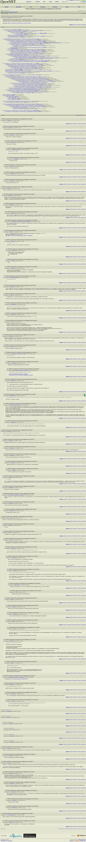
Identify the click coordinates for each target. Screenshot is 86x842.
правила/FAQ (18, 6)
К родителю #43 (70, 391)
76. (4, 683)
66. (4, 394)
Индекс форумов (73, 828)
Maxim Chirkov (82, 839)
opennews (9, 17)
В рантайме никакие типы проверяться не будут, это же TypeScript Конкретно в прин (22, 104)
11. (4, 446)
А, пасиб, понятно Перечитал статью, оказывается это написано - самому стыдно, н (24, 105)
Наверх (75, 123)
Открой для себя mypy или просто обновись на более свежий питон (26, 86)
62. (5, 352)
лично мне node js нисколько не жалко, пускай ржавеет (16, 71)
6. (3, 439)
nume (42, 77)
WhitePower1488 (43, 33)
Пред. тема (80, 828)
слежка (67, 6)
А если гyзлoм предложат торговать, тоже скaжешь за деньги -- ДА (26, 33)
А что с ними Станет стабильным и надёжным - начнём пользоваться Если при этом (22, 69)
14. (4, 203)
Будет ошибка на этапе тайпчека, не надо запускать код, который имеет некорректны (27, 78)
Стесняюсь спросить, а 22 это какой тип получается (21, 44)
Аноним (19, 29)
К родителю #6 (70, 458)
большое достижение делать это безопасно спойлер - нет (19, 66)
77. (5, 302)
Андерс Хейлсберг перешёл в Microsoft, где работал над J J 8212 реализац (25, 58)
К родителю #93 (70, 810)
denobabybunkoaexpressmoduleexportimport (52, 42)
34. (8, 612)
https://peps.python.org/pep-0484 (20, 678)
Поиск (63, 1)
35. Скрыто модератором (8, 722)
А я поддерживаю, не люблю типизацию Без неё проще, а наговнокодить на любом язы (25, 50)
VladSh (35, 68)
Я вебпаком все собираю (18, 107)
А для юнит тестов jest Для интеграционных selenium (23, 108)
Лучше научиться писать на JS (14, 37)
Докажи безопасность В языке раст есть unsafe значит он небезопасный (25, 67)
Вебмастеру (83, 840)
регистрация (77, 0)
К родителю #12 (70, 237)
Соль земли (38, 74)
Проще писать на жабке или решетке (15, 31)
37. (5, 239)
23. (4, 538)
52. (6, 556)
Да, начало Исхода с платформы (12, 70)
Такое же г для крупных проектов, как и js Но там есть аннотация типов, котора (26, 51)
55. (8, 569)
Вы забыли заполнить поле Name (43, 55)
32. (3, 334)
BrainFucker (22, 59)
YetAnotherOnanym (14, 48)
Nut (39, 76)
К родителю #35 (70, 738)
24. (5, 140)
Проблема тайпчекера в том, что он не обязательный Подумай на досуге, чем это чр (34, 81)
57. (6, 259)
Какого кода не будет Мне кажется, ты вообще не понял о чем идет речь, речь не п (32, 80)
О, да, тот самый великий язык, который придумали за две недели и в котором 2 (24, 43)
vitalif (43, 50)
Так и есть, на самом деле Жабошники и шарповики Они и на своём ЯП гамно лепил (24, 60)
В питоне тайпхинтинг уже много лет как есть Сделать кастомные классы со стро (26, 53)
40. (4, 285)
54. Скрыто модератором (9, 734)
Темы (77, 828)
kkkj (16, 46)
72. (4, 293)
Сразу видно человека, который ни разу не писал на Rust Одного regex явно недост (24, 65)
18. (3, 475)
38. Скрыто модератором (9, 728)
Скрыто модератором (7, 94)
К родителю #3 (70, 342)
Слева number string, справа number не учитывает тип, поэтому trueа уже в (27, 45)
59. (4, 639)
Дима (40, 39)
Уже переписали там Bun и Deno (14, 72)
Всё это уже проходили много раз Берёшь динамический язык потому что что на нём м (27, 88)
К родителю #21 (70, 273)
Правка (75, 24)
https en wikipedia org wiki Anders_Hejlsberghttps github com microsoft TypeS (30, 57)
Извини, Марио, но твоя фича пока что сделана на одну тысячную (21, 90)
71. (1, 761)
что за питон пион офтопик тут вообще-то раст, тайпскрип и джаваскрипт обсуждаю (32, 85)
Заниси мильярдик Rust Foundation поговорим (15, 102)
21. (4, 230)
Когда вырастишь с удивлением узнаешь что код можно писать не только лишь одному (25, 40)
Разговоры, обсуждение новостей (11, 12)
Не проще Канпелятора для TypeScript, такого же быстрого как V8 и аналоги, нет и (24, 36)
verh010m (21, 70)
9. (3, 523)
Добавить (72, 840)
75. (6, 468)
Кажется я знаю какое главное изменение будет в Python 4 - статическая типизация (19, 74)
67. (1, 746)
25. (5, 546)
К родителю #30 (70, 624)
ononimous (42, 36)
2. (3, 126)
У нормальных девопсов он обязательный (29, 82)
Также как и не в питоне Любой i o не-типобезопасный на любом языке (26, 84)
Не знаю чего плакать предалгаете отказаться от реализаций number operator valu (26, 47)
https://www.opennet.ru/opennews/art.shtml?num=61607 (19, 23)
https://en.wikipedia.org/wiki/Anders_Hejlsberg (18, 374)
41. (5, 461)
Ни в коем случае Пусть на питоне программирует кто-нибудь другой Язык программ (32, 87)
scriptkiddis (25, 34)
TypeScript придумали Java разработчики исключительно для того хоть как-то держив (22, 54)
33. (4, 453)
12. (3, 194)
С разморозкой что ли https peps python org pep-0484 (16, 89)
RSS (79, 6)
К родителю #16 (70, 658)
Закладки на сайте (5, 839)
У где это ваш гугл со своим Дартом (10, 29)
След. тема (84, 828)
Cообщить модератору (81, 24)
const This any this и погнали (13, 59)
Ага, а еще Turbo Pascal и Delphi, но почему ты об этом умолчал (23, 55)
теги (66, 1)
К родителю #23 (70, 602)
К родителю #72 (70, 317)
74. (6, 148)
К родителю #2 (70, 169)
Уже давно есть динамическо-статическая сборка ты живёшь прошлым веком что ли (22, 76)
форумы (6, 6)
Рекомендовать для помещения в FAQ (64, 828)
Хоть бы (7, 75)
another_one (12, 346)
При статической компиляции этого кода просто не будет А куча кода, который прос (29, 79)
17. (4, 133)
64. (3, 675)
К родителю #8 (70, 535)
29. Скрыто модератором (6, 716)
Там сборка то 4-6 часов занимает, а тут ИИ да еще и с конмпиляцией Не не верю (21, 111)
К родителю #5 (70, 483)
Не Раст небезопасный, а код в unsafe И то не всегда (23, 68)
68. (8, 368)
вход (74, 0)
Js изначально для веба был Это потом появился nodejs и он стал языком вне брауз (27, 61)
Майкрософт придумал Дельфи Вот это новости (22, 56)
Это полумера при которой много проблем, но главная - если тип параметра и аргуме (24, 77)
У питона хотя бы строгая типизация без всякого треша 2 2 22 (23, 52)
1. (1, 118)
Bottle (41, 43)
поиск (31, 6)
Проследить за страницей (6, 840)
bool (14, 46)
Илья (45, 83)
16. (3, 531)
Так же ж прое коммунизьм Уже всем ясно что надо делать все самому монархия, (26, 41)
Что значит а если (19, 34)
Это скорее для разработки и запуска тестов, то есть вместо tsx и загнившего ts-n (26, 106)
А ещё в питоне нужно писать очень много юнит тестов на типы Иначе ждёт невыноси (27, 83)
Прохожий (44, 51)
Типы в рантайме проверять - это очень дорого (22, 92)
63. (3, 493)
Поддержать (77, 840)
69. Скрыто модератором (9, 740)
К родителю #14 (70, 227)
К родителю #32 (70, 400)
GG (43, 53)
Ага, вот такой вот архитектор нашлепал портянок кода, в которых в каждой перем (24, 49)
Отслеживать (83, 13)
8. (1, 516)
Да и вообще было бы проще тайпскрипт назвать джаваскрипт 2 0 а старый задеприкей (22, 30)
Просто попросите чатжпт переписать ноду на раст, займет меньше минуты (17, 110)
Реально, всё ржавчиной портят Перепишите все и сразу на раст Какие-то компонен (19, 101)
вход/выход (55, 6)
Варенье (36, 90)
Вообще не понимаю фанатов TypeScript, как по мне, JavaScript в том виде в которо (22, 39)
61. (3, 486)
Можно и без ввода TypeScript (14, 35)
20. (4, 164)
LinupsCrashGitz (36, 110)
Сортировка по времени (80, 115)
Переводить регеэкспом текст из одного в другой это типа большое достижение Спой (22, 64)
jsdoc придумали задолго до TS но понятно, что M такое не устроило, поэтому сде (27, 42)
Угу (9, 48)
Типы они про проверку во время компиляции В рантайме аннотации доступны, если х (27, 91)
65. (6, 361)
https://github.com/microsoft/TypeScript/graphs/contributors (21, 375)
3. (1, 186)
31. (6, 605)
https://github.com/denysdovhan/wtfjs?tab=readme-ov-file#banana (18, 235)
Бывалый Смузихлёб (45, 60)
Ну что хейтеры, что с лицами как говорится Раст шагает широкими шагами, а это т (19, 63)
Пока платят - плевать (15, 32)
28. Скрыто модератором (6, 709)
